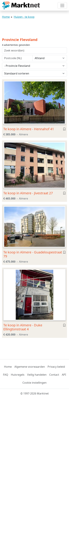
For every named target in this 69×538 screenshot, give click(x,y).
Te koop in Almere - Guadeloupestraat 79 (32, 254)
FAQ (5, 374)
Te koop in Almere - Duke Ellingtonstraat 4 (22, 327)
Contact (54, 374)
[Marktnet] (21, 5)
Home (6, 17)
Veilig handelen (37, 374)
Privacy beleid (56, 366)
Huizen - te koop (24, 17)
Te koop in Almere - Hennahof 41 (28, 129)
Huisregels (17, 374)
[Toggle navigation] (62, 5)
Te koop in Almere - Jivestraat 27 (28, 193)
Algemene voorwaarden (29, 366)
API (64, 374)
